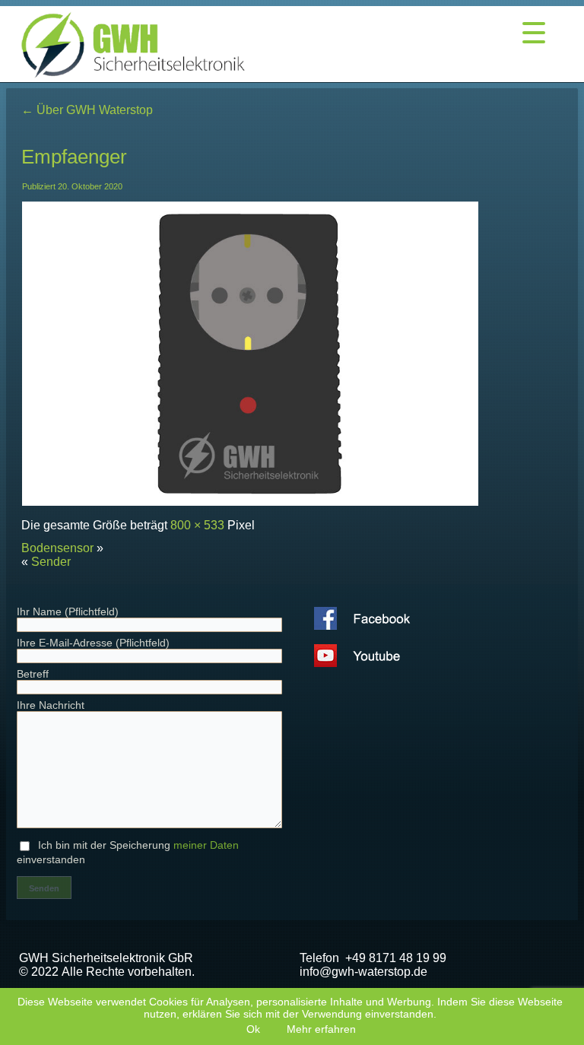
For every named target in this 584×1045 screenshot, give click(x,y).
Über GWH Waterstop (87, 109)
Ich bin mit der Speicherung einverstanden (128, 852)
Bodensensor (57, 548)
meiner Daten (206, 845)
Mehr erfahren (321, 1029)
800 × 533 (197, 525)
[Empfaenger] (250, 502)
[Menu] (534, 32)
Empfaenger (74, 156)
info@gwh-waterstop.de (363, 971)
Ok (253, 1029)
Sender (51, 561)
